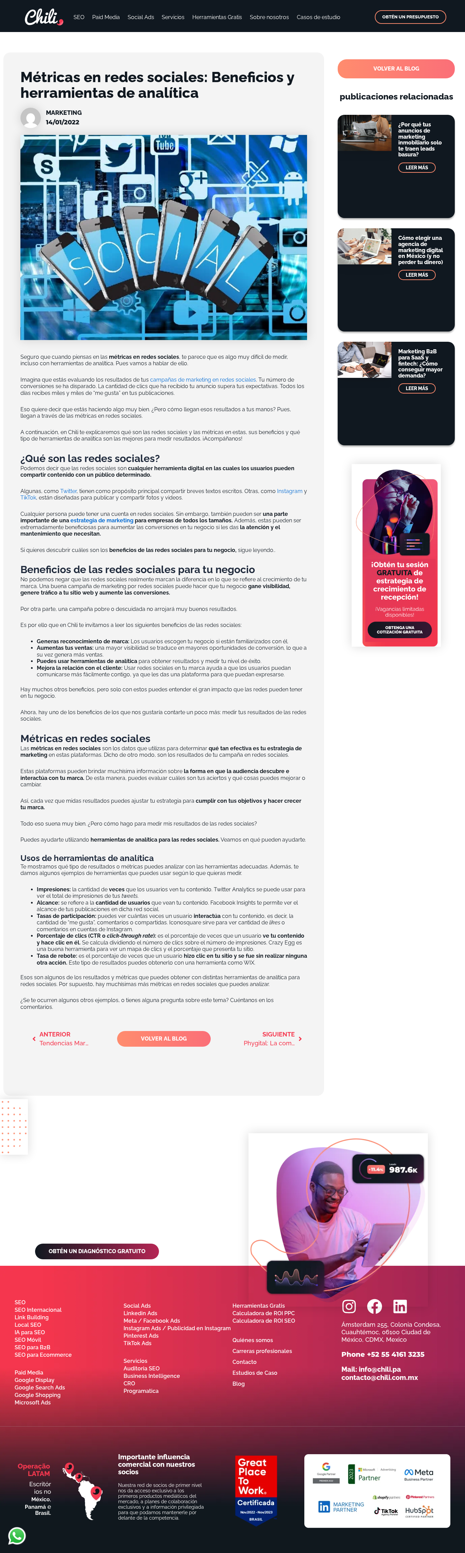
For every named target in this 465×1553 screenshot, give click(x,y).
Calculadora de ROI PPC (264, 1313)
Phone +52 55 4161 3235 (382, 1354)
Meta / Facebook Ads (152, 1321)
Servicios (173, 17)
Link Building (32, 1317)
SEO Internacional (38, 1310)
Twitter (68, 491)
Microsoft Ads (33, 1402)
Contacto (245, 1362)
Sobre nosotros (269, 17)
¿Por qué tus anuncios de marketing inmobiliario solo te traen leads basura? (420, 139)
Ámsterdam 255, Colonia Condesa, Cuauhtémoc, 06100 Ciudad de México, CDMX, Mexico (391, 1332)
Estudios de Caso (255, 1373)
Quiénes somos (253, 1340)
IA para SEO (30, 1332)
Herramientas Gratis (217, 17)
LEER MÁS (417, 167)
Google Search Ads (40, 1387)
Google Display (34, 1380)
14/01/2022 (62, 122)
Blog (239, 1384)
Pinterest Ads (141, 1336)
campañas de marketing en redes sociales (203, 379)
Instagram (290, 491)
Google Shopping (38, 1395)
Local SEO (28, 1325)
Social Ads (141, 17)
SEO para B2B (32, 1347)
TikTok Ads (137, 1343)
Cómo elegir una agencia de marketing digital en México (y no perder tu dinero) (420, 250)
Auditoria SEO (142, 1368)
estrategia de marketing (101, 520)
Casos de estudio (318, 17)
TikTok (28, 497)
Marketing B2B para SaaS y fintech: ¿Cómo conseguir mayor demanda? (420, 363)
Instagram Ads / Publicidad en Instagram (177, 1328)
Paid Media (106, 17)
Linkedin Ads (140, 1313)
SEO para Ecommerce (43, 1355)
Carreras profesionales (262, 1351)
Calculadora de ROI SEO (264, 1321)
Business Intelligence (152, 1376)
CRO (129, 1383)
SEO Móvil (28, 1340)
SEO (79, 17)
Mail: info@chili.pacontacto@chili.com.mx (379, 1373)
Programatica (141, 1391)
